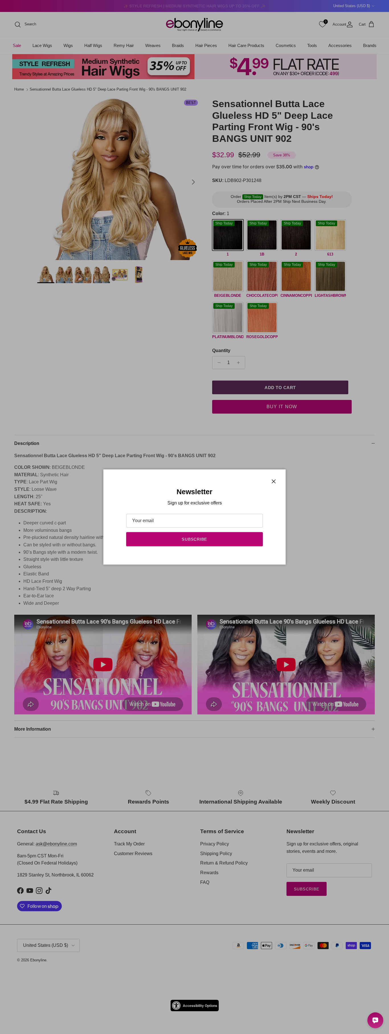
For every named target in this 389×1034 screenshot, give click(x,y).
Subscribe (194, 539)
